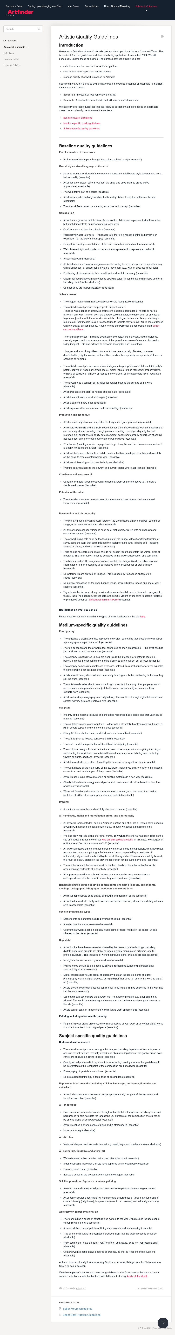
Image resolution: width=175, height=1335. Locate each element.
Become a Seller (14, 6)
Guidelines (8, 53)
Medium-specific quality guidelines (81, 123)
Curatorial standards (14, 47)
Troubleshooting (11, 59)
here (142, 616)
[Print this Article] (162, 37)
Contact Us (80, 1288)
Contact (10, 15)
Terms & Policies (11, 65)
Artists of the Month (136, 1276)
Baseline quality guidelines (77, 117)
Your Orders (73, 6)
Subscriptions (92, 6)
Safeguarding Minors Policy (104, 599)
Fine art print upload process (117, 839)
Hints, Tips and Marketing (117, 6)
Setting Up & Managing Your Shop (45, 6)
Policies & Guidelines (146, 6)
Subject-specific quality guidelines (81, 128)
